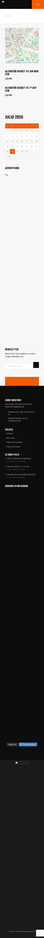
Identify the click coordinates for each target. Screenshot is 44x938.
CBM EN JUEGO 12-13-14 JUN (18, 467)
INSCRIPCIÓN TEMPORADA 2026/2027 (21, 475)
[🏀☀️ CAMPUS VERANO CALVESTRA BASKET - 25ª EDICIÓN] (31, 680)
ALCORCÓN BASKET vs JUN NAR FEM (21, 72)
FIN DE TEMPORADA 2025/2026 (19, 459)
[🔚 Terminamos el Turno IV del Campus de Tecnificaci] (13, 651)
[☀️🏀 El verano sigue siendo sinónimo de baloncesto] (31, 524)
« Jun (8, 157)
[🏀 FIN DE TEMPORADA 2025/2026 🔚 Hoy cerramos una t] (13, 554)
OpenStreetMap (27, 62)
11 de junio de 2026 (16, 477)
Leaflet (13, 62)
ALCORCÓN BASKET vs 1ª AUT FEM (21, 89)
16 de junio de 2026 (16, 469)
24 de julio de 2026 (16, 461)
